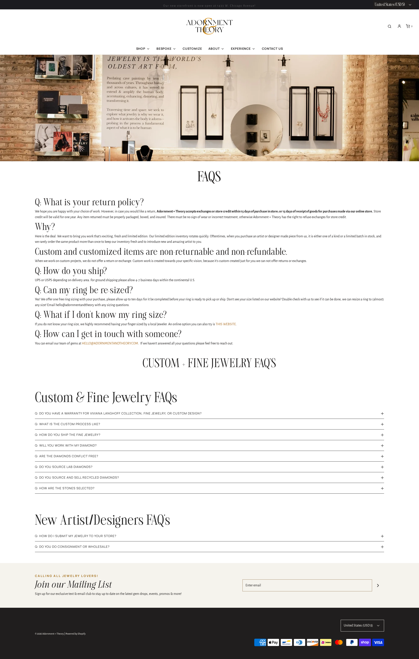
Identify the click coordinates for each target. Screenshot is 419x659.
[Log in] (399, 26)
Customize (192, 48)
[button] (209, 413)
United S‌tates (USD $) (390, 5)
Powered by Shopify (75, 633)
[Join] (378, 585)
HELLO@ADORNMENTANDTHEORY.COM (110, 343)
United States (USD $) (359, 625)
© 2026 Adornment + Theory (49, 633)
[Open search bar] (389, 26)
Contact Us (272, 48)
